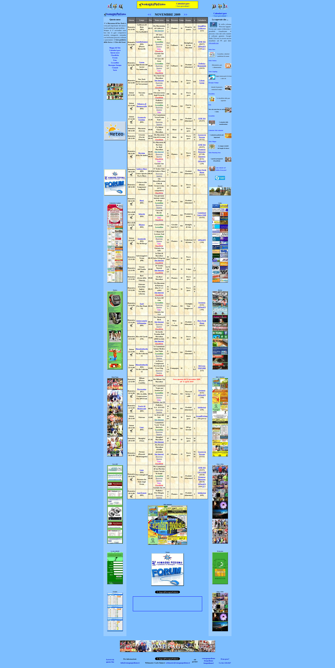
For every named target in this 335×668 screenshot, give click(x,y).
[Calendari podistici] (167, 544)
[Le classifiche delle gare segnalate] (212, 101)
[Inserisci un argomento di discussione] (115, 195)
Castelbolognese (142, 42)
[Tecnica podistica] (115, 369)
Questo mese (115, 53)
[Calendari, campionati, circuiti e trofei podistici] (228, 137)
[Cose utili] (115, 543)
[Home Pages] (167, 651)
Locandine (115, 63)
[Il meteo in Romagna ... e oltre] (115, 140)
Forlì (142, 304)
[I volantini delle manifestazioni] (212, 125)
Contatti (115, 68)
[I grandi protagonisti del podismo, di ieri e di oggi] (228, 161)
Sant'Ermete (141, 493)
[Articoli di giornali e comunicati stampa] (228, 90)
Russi (142, 200)
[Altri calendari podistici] (220, 456)
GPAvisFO (202, 46)
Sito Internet (159, 80)
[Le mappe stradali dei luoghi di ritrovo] (212, 148)
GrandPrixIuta (201, 416)
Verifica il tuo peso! (221, 170)
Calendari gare (182, 3)
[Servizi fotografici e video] (228, 112)
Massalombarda (142, 349)
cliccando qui (214, 43)
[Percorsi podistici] (220, 195)
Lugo (142, 427)
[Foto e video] (220, 543)
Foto (115, 60)
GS (203, 49)
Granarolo (142, 239)
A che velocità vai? (221, 168)
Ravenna (141, 153)
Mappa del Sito (115, 48)
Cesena (141, 62)
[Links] (220, 282)
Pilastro (142, 225)
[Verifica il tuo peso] (220, 584)
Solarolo (142, 214)
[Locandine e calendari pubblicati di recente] (212, 56)
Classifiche (115, 55)
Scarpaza (201, 157)
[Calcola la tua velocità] (115, 584)
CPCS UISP (202, 472)
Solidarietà (202, 407)
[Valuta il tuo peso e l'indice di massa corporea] (212, 170)
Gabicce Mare (141, 169)
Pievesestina (141, 389)
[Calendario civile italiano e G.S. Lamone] (115, 282)
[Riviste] (220, 369)
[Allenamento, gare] (228, 67)
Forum (115, 58)
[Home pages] (115, 456)
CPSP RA (202, 42)
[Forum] (167, 585)
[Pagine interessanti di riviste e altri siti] (212, 79)
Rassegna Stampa (114, 65)
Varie (115, 70)
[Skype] (220, 179)
